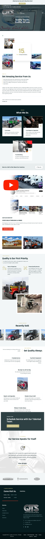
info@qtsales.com (7, 5)
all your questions (17, 99)
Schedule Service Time (13, 426)
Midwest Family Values (20, 408)
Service (25, 534)
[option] (31, 335)
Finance (3, 515)
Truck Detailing (19, 155)
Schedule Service (5, 513)
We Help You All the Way (24, 370)
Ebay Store (22, 3)
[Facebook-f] (23, 526)
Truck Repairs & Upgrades (32, 130)
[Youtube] (27, 526)
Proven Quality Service (34, 266)
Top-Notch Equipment (35, 358)
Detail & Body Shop (30, 534)
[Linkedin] (25, 526)
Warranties (4, 517)
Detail (3, 508)
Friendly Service (16, 358)
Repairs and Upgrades (9, 396)
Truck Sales (7, 130)
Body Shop (4, 510)
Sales (36, 534)
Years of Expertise (12, 266)
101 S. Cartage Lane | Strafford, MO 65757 (12, 6)
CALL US (39, 167)
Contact (35, 536)
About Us (31, 536)
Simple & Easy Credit (30, 396)
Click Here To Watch (8, 229)
